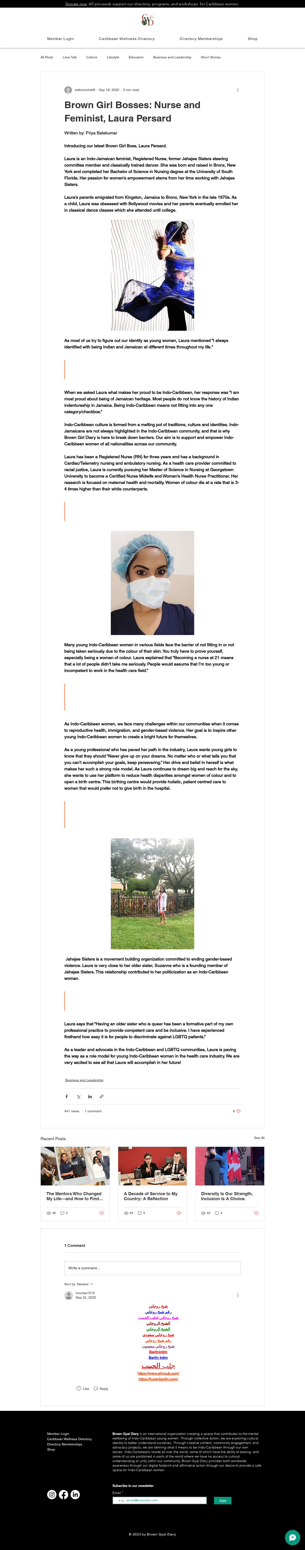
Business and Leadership (172, 57)
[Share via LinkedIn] (90, 1096)
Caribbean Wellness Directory (61, 1439)
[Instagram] (51, 1494)
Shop (51, 1449)
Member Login (58, 1434)
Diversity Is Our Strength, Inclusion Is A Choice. (227, 1196)
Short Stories (211, 57)
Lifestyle (113, 57)
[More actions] (238, 90)
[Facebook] (63, 1494)
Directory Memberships (61, 1444)
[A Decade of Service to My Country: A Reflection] (152, 1166)
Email (117, 1492)
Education (136, 57)
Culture (91, 57)
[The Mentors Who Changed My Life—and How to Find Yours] (75, 1166)
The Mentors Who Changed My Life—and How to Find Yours (74, 1196)
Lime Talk (70, 57)
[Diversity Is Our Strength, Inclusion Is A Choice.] (229, 1166)
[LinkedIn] (75, 1494)
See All (259, 1138)
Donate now (76, 4)
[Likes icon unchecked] (79, 1389)
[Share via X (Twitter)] (78, 1096)
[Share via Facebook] (66, 1096)
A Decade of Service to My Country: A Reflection (151, 1196)
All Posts (47, 57)
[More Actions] (238, 1295)
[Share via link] (101, 1096)
